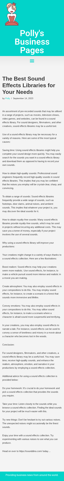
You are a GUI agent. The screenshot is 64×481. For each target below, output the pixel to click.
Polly (7, 98)
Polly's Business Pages (32, 41)
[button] (32, 61)
